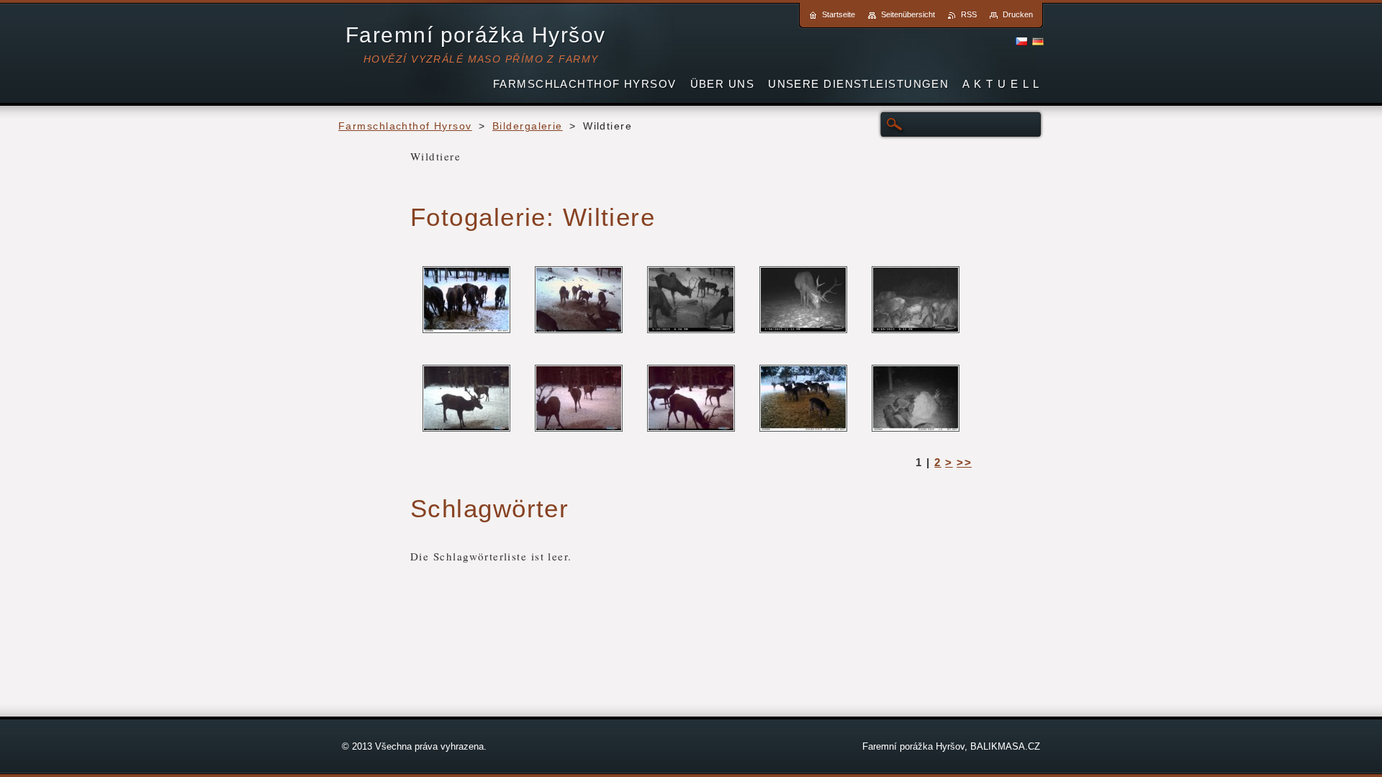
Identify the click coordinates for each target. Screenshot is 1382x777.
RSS (969, 14)
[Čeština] (1021, 41)
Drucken (1018, 14)
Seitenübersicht (908, 14)
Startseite (838, 14)
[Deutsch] (1038, 41)
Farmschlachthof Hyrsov (405, 126)
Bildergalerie (527, 126)
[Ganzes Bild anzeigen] (466, 300)
